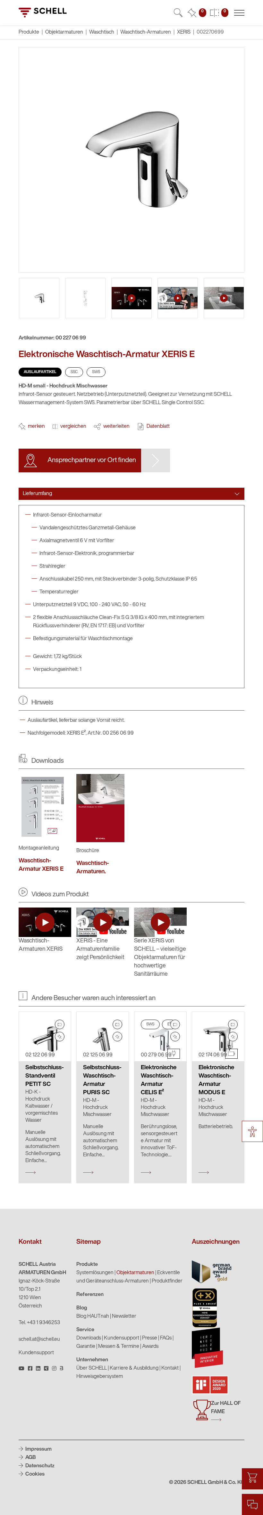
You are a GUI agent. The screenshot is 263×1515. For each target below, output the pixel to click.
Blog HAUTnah (92, 1316)
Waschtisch (101, 32)
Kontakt (170, 1368)
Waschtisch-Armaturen (145, 32)
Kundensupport (36, 1353)
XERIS (184, 32)
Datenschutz (39, 1466)
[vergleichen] (59, 1024)
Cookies (34, 1474)
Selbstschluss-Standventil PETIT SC (44, 1076)
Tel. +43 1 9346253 (39, 1322)
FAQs (166, 1338)
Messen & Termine (118, 1346)
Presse (149, 1338)
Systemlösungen (95, 1272)
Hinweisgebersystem (99, 1376)
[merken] (59, 1036)
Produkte (87, 1264)
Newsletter (124, 1316)
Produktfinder (167, 1281)
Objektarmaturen (64, 32)
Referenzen (90, 1294)
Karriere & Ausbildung (134, 1368)
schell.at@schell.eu (39, 1339)
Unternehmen (92, 1360)
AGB (30, 1457)
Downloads (88, 1338)
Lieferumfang (37, 493)
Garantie (85, 1346)
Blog (81, 1308)
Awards (150, 1346)
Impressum (38, 1449)
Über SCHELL (91, 1368)
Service (85, 1329)
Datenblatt (158, 426)
